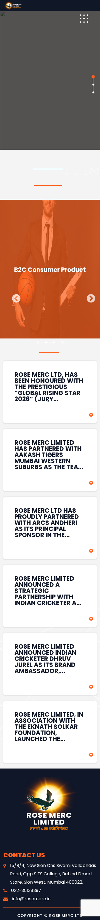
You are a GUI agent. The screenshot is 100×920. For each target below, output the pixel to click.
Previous (14, 297)
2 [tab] (93, 84)
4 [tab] (62, 342)
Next (89, 297)
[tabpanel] (50, 80)
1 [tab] (93, 77)
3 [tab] (93, 92)
